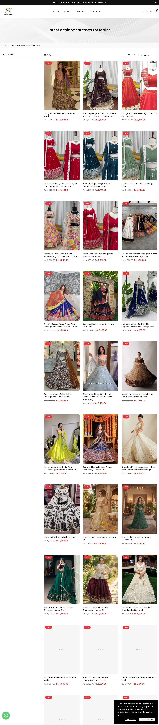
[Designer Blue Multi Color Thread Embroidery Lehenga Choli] (100, 439)
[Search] (142, 11)
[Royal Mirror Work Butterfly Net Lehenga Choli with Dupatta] (62, 366)
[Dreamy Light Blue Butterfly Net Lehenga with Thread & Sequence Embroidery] (100, 366)
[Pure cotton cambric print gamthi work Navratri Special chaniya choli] (139, 226)
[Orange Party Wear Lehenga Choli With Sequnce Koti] (139, 85)
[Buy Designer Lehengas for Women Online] (62, 649)
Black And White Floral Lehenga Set (60, 537)
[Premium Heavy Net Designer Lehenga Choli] (139, 649)
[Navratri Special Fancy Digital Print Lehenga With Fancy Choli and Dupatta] (62, 296)
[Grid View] (129, 55)
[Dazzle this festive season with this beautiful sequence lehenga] (139, 366)
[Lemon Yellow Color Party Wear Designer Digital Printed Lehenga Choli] (62, 439)
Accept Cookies (147, 719)
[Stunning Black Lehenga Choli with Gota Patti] (100, 296)
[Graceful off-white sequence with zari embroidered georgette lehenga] (139, 439)
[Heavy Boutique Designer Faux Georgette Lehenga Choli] (100, 155)
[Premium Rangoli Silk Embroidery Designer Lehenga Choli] (62, 579)
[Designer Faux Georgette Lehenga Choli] (62, 85)
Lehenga (80, 11)
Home (56, 11)
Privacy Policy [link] (130, 719)
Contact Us (96, 11)
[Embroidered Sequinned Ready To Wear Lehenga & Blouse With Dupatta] (62, 226)
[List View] (134, 55)
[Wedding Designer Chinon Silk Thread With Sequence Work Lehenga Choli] (100, 85)
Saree (66, 11)
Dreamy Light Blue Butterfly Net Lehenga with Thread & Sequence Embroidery (98, 397)
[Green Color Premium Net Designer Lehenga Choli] (139, 509)
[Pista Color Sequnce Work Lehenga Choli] (139, 155)
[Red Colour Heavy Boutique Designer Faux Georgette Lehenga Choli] (62, 155)
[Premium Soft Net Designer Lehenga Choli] (100, 509)
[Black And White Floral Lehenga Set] (62, 509)
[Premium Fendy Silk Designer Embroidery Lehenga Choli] (100, 579)
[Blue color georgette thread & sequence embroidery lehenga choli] (139, 296)
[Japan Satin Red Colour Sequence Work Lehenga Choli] (100, 226)
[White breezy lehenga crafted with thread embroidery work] (139, 579)
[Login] (147, 11)
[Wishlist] (151, 11)
